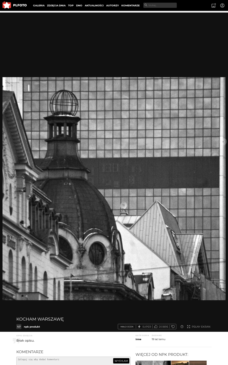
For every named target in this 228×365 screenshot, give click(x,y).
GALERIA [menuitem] (39, 5)
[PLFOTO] (14, 5)
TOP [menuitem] (71, 5)
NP (19, 326)
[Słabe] (173, 326)
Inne (138, 339)
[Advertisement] (114, 36)
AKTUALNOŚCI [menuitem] (94, 5)
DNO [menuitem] (79, 5)
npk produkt (32, 326)
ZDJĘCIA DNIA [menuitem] (56, 5)
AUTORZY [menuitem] (112, 5)
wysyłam (121, 360)
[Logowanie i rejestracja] (222, 5)
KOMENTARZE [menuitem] (130, 5)
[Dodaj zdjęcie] (213, 5)
